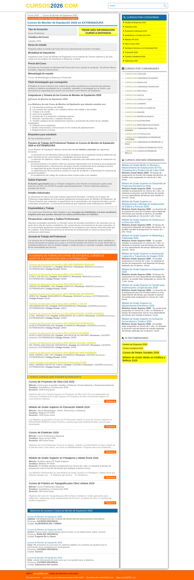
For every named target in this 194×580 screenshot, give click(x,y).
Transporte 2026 (131, 52)
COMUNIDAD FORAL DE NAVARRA (141, 129)
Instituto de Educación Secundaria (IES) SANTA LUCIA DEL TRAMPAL (62, 343)
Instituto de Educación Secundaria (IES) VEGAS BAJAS (56, 284)
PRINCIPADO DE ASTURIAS (142, 125)
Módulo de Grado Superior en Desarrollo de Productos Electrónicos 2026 (144, 184)
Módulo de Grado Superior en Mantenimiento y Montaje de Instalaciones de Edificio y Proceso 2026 (143, 204)
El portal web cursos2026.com (99, 577)
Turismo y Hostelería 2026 (135, 57)
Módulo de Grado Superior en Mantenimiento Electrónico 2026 (138, 304)
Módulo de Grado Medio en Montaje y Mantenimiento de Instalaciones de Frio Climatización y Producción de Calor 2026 (143, 167)
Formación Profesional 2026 (136, 31)
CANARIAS (135, 104)
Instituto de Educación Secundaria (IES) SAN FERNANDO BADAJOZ (62, 264)
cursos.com (52, 6)
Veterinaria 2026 (131, 61)
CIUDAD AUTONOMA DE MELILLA (141, 152)
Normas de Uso (33, 577)
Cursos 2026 (33, 15)
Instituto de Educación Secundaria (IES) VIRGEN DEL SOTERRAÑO (61, 294)
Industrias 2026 (131, 27)
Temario (110, 401)
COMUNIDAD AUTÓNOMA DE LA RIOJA (144, 143)
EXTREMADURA (137, 134)
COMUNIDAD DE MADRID (141, 78)
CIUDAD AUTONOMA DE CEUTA (144, 148)
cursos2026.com (40, 573)
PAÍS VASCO (136, 91)
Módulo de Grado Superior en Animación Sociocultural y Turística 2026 (142, 320)
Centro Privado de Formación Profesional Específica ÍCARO (58, 362)
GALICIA (134, 95)
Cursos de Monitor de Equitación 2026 (60, 15)
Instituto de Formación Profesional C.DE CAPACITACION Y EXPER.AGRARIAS (66, 313)
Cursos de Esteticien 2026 (44, 432)
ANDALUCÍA (136, 82)
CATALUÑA (135, 74)
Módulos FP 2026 (132, 40)
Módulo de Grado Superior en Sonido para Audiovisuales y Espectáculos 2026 (143, 286)
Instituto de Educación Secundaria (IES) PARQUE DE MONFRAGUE (61, 323)
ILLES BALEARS (137, 121)
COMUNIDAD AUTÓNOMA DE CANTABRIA (143, 138)
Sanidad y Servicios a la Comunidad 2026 (141, 48)
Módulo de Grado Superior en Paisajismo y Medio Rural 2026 (63, 458)
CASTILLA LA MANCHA (140, 108)
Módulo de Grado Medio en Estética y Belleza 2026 (144, 359)
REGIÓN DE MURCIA (139, 117)
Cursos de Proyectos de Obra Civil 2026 (51, 381)
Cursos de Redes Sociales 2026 (141, 352)
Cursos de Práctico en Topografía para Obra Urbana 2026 (61, 483)
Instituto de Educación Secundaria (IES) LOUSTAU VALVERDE (59, 333)
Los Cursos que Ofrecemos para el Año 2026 (63, 577)
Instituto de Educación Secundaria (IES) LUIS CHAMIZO (56, 274)
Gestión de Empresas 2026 (135, 23)
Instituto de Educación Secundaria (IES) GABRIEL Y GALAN (58, 303)
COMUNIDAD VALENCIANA (142, 87)
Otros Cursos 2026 (132, 44)
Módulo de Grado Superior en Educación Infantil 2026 (59, 407)
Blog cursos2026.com (126, 577)
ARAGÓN (134, 112)
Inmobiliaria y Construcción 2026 (137, 35)
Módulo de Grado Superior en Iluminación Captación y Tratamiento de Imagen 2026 (143, 254)
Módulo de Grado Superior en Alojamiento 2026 (143, 270)
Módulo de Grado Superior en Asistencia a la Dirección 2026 (143, 221)
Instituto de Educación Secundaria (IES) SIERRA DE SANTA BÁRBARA (63, 352)
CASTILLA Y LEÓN (138, 99)
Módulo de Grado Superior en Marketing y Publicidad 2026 (143, 236)
